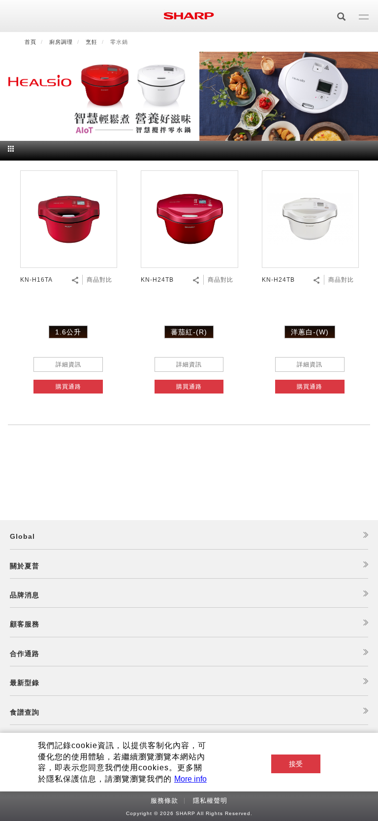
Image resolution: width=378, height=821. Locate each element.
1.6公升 (68, 332)
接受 (296, 764)
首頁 (30, 42)
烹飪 (91, 42)
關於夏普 (24, 566)
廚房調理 (61, 42)
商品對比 (99, 279)
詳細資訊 (68, 364)
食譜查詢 (24, 712)
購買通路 (68, 386)
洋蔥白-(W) (310, 332)
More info (190, 779)
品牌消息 (24, 595)
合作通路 (24, 653)
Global (22, 536)
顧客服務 (24, 624)
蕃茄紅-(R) (189, 332)
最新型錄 (24, 683)
